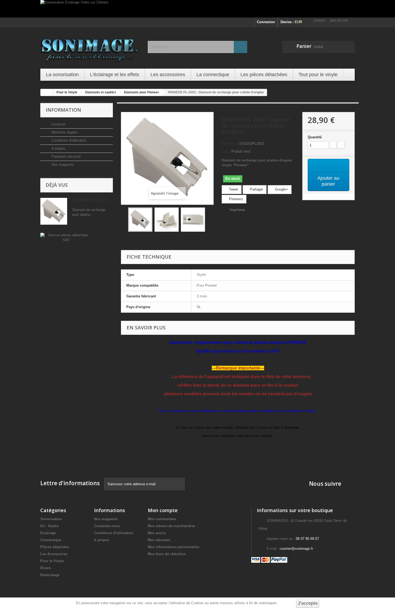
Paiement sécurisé (66, 156)
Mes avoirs (157, 533)
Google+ (281, 189)
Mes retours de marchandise (171, 526)
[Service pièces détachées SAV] (66, 237)
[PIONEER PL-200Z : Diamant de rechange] (140, 219)
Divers (45, 568)
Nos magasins (62, 165)
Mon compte (163, 510)
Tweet (233, 189)
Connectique (50, 540)
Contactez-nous (107, 526)
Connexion (266, 22)
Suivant (210, 220)
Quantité (315, 137)
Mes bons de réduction (167, 554)
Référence (230, 144)
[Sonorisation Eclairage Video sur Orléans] (197, 8)
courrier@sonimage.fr (296, 549)
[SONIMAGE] (90, 47)
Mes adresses (159, 540)
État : (226, 151)
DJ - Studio (49, 526)
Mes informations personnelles (173, 547)
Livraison (58, 124)
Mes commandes (162, 519)
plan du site (339, 20)
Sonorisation (51, 519)
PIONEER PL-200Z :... (92, 199)
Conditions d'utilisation (68, 140)
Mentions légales (64, 132)
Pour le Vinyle (52, 561)
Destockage (49, 575)
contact (319, 20)
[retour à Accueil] (46, 92)
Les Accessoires (53, 554)
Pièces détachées (54, 547)
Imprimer (237, 210)
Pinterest (235, 199)
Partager (256, 189)
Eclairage (48, 533)
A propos (58, 148)
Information (63, 110)
